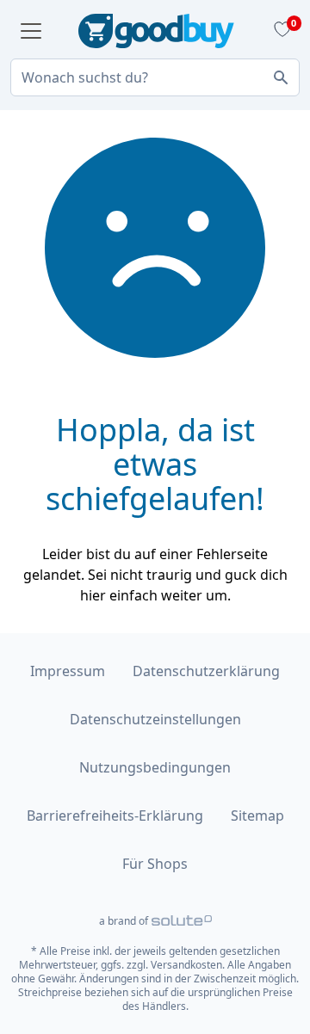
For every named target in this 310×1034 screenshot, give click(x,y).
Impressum (67, 671)
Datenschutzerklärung (206, 671)
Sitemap (257, 815)
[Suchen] (281, 77)
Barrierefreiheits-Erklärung (115, 815)
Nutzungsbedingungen (155, 767)
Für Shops (155, 863)
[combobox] (155, 77)
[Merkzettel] (279, 31)
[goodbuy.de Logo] (156, 31)
